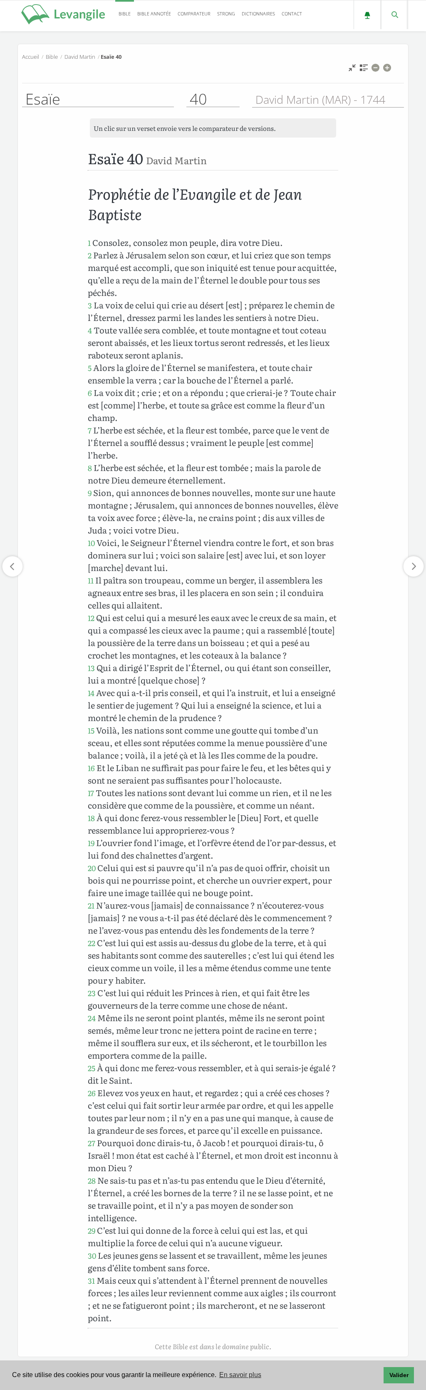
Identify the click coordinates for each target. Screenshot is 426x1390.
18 (91, 818)
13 (91, 668)
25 (91, 1068)
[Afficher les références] (364, 70)
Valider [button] (399, 1375)
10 (91, 542)
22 (91, 943)
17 (91, 793)
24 (92, 1018)
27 (91, 1143)
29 (91, 1230)
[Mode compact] (352, 70)
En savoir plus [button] (240, 1374)
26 (92, 1093)
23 (92, 993)
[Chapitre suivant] (413, 566)
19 (91, 843)
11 (91, 580)
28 (92, 1180)
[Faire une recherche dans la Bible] (394, 14)
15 (91, 730)
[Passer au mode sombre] (367, 14)
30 (92, 1255)
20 (92, 868)
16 (91, 768)
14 (91, 693)
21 (91, 905)
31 (91, 1280)
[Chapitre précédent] (12, 566)
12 (91, 618)
